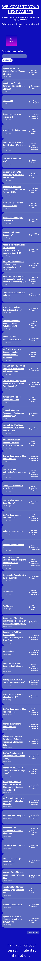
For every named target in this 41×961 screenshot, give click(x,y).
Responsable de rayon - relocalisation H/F (13, 695)
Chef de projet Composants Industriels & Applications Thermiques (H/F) (14, 383)
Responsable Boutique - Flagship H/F (13, 219)
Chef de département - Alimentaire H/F (12, 516)
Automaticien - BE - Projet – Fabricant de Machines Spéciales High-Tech (14, 368)
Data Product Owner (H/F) (14, 816)
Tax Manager (8, 606)
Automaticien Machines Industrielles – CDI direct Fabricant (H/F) (13, 428)
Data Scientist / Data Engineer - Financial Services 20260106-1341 (13, 442)
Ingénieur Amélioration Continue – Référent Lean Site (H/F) (14, 86)
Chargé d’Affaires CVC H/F (14, 845)
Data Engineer (8, 651)
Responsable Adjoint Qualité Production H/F (12, 308)
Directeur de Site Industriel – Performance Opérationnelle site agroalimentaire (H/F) (14, 249)
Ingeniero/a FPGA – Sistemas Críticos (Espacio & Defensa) (14, 71)
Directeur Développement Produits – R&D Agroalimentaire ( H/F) (13, 264)
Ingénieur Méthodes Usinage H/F (11, 233)
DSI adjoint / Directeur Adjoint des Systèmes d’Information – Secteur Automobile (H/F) (13, 785)
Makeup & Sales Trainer (13, 531)
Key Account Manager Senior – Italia (12, 860)
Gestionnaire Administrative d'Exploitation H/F (14, 576)
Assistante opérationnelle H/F (13, 546)
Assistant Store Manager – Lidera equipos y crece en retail (14, 875)
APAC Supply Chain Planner (14, 130)
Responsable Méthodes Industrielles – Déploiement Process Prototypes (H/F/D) (14, 621)
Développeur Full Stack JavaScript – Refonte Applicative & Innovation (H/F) (13, 740)
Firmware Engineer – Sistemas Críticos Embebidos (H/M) (11, 323)
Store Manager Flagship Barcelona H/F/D (13, 204)
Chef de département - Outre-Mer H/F (12, 501)
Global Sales (8, 101)
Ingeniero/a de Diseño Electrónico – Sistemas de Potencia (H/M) (14, 189)
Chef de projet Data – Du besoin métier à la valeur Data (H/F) (13, 801)
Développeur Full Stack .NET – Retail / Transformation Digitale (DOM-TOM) (13, 636)
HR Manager (8, 591)
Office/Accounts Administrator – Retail (12, 338)
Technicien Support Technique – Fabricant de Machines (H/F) (13, 413)
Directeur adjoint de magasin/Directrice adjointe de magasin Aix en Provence (14, 561)
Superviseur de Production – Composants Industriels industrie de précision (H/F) (14, 279)
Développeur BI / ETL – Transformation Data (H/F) (14, 680)
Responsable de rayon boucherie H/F (12, 115)
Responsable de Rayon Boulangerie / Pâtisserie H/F (13, 666)
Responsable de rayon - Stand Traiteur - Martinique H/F (14, 145)
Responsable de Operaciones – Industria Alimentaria (13, 830)
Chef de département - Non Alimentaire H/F (14, 457)
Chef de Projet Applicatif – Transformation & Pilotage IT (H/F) (14, 756)
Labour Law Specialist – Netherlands (13, 486)
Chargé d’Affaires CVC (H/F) (12, 159)
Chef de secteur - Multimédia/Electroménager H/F (14, 472)
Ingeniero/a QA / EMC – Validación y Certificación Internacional (13, 175)
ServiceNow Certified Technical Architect (11, 398)
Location (7, 60)
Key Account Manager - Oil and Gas (14, 293)
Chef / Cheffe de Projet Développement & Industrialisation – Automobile (12, 353)
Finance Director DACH (12, 904)
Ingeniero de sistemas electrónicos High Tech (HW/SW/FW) (12, 919)
